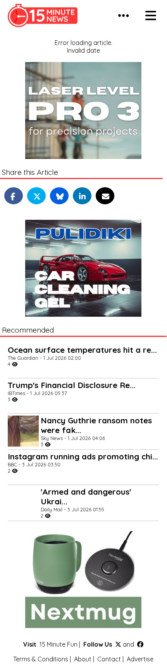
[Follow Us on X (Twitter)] (118, 644)
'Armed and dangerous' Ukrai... (86, 496)
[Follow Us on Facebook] (140, 644)
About (82, 659)
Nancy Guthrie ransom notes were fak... (96, 425)
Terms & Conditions (40, 659)
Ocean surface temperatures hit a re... (82, 350)
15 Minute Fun (58, 644)
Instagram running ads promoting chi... (83, 456)
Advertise (140, 659)
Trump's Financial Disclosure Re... (72, 385)
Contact (109, 659)
